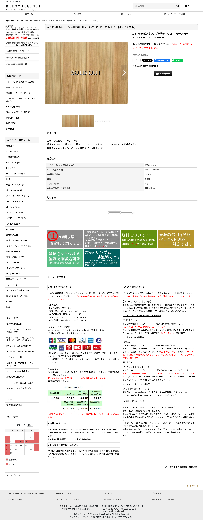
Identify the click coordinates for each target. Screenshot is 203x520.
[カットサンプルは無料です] (102, 258)
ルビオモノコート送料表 (133, 337)
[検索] (178, 6)
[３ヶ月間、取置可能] (65, 258)
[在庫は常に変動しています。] (65, 239)
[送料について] (139, 239)
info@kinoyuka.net (115, 511)
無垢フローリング (67, 506)
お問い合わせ (151, 44)
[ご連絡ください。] (102, 239)
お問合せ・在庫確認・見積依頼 (183, 467)
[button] (49, 72)
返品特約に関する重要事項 (146, 66)
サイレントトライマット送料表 (136, 384)
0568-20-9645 (111, 509)
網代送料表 (127, 362)
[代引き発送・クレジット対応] (176, 239)
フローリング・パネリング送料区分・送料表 (142, 316)
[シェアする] (137, 60)
